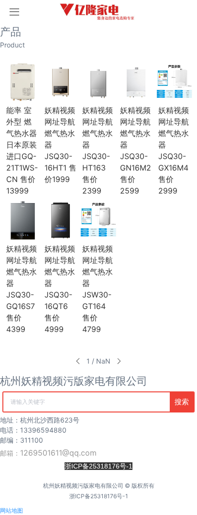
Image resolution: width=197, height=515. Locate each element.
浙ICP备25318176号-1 (98, 496)
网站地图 (11, 510)
